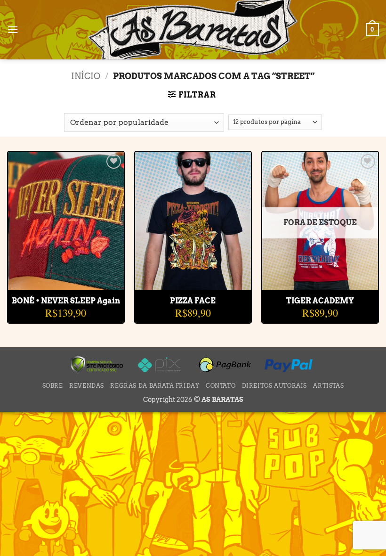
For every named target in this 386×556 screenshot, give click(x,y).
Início (85, 76)
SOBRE (52, 385)
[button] (12, 29)
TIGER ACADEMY (320, 300)
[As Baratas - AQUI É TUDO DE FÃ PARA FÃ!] (193, 30)
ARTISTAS (328, 385)
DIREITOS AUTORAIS (274, 385)
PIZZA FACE (193, 300)
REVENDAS (86, 385)
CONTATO (220, 385)
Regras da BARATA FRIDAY (154, 385)
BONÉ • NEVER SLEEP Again (66, 300)
